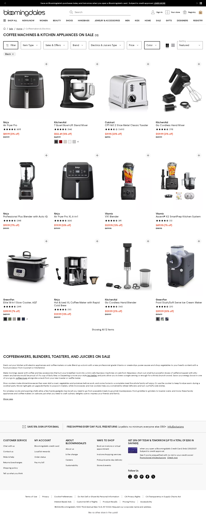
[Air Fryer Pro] (26, 89)
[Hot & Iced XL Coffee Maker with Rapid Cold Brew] (77, 266)
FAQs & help (8, 457)
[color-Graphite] (18, 319)
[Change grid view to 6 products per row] (173, 45)
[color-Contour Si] (74, 141)
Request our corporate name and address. (131, 507)
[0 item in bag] (200, 12)
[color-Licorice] (157, 319)
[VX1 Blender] (128, 181)
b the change (72, 454)
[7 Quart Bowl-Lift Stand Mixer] (77, 89)
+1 (78, 142)
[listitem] (103, 3)
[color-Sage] (9, 319)
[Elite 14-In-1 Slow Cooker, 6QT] (26, 266)
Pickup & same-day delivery (109, 460)
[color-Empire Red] (60, 141)
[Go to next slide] (197, 3)
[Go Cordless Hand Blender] (128, 266)
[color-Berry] (167, 319)
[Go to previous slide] (5, 3)
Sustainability (72, 465)
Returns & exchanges (12, 462)
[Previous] (7, 89)
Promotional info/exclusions (153, 458)
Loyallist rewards (42, 451)
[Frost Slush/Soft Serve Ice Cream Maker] (179, 266)
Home (19, 29)
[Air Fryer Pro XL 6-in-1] (77, 181)
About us (70, 449)
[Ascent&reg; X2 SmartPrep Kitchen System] (179, 181)
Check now (172, 458)
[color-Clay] (14, 319)
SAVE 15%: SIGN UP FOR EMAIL (43, 426)
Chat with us (9, 446)
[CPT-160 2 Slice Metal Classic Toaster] (128, 89)
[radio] (56, 142)
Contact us (8, 451)
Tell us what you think (13, 473)
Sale (11, 29)
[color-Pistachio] (162, 319)
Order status (40, 457)
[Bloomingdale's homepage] (5, 29)
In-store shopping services (109, 454)
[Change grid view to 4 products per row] (167, 46)
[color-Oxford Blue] (23, 319)
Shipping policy (10, 468)
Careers (69, 460)
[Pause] (201, 3)
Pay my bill (39, 462)
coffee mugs (21, 378)
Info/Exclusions (176, 426)
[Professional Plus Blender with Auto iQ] (26, 181)
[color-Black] (5, 319)
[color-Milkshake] (65, 141)
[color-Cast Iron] (56, 141)
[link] (26, 129)
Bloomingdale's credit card (46, 446)
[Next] (46, 89)
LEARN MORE (159, 3)
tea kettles (92, 375)
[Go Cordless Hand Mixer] (179, 89)
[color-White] (69, 141)
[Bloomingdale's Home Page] (24, 13)
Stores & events (104, 465)
